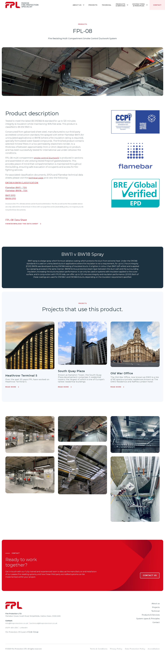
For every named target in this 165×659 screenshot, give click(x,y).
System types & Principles (148, 619)
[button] (78, 5)
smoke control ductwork (46, 158)
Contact (157, 5)
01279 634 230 (11, 628)
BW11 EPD (10, 195)
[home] (21, 5)
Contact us (150, 575)
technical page (36, 178)
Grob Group (33, 632)
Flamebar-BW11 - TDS (16, 188)
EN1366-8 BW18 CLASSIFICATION (21, 183)
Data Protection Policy (135, 649)
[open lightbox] (29, 434)
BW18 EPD (10, 198)
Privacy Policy (116, 649)
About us (156, 604)
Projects (93, 5)
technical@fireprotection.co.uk (43, 623)
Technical (106, 5)
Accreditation (154, 649)
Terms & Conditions (98, 649)
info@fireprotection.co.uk (16, 623)
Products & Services (151, 615)
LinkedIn (24, 628)
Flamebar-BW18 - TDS (16, 191)
